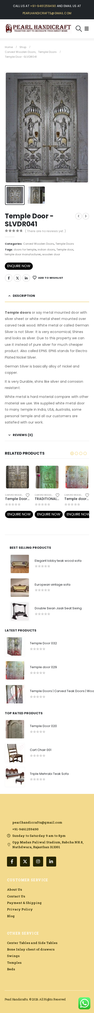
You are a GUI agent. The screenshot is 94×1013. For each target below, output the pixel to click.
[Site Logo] (38, 29)
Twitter (17, 278)
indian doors (46, 249)
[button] (79, 29)
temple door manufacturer (23, 254)
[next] (85, 216)
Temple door (64, 249)
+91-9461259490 (43, 6)
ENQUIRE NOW (18, 266)
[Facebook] (12, 862)
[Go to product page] (17, 477)
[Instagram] (38, 862)
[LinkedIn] (51, 862)
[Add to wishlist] (28, 495)
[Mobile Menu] (87, 28)
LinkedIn (26, 278)
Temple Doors (64, 244)
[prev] (78, 216)
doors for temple (25, 249)
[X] (25, 862)
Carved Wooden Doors (38, 244)
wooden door (51, 254)
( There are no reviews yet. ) (45, 231)
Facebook (9, 278)
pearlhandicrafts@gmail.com (47, 13)
